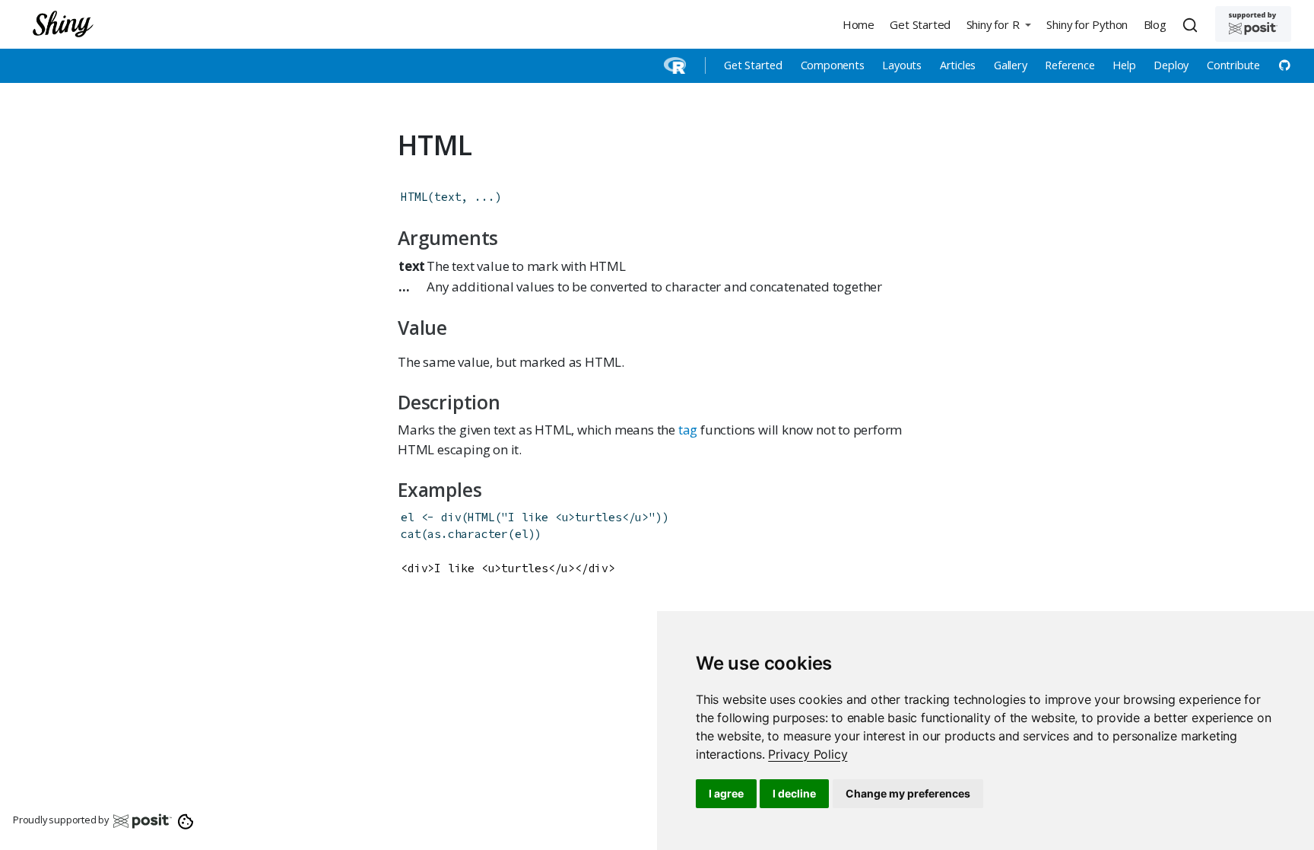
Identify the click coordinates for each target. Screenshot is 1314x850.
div (451, 517)
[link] (807, 754)
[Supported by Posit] (1253, 24)
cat (411, 534)
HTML (414, 196)
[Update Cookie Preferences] (186, 820)
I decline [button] (794, 793)
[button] (998, 24)
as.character (467, 534)
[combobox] (1192, 24)
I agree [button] (726, 793)
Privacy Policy (807, 754)
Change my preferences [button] (908, 793)
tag (687, 429)
